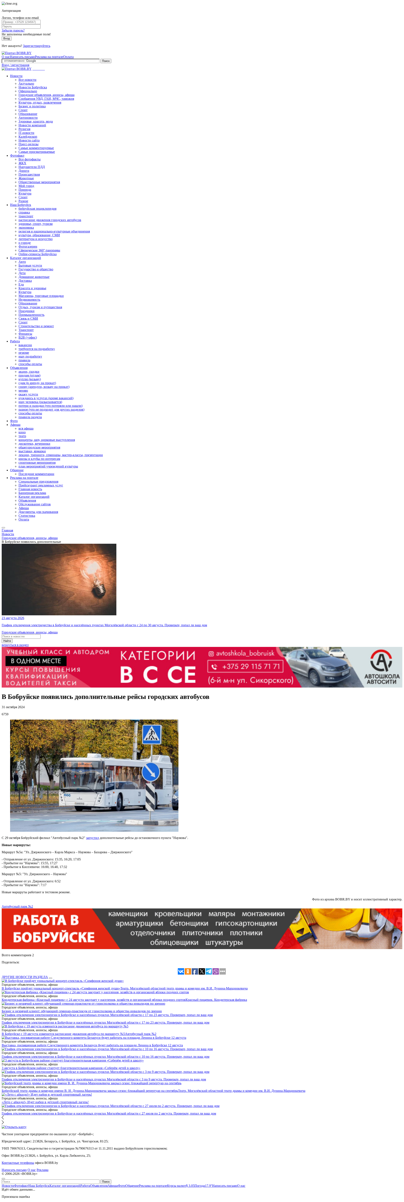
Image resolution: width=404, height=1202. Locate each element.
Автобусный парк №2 (17, 906)
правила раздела (30, 417)
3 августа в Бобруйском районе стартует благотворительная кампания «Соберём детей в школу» (71, 1068)
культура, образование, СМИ (39, 235)
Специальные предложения (38, 481)
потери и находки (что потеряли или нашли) (50, 405)
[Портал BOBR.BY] (17, 53)
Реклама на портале (49, 57)
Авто (22, 261)
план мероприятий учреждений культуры (48, 466)
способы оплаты (30, 364)
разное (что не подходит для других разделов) (51, 409)
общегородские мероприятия (39, 447)
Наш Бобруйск (20, 205)
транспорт (26, 216)
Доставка (25, 280)
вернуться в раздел (15, 645)
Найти (7, 640)
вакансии (25, 345)
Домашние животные (34, 277)
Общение (17, 470)
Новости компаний (32, 125)
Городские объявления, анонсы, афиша (46, 95)
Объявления (19, 368)
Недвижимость (29, 299)
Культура (25, 193)
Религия (24, 129)
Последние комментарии (36, 474)
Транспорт (26, 330)
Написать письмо (22, 57)
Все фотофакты (30, 159)
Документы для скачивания (38, 512)
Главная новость (30, 489)
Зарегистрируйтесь (36, 46)
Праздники (27, 311)
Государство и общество (36, 269)
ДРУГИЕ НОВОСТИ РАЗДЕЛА (25, 977)
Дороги (24, 170)
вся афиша (26, 428)
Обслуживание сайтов (35, 504)
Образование (28, 114)
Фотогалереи (28, 246)
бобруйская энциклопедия (37, 208)
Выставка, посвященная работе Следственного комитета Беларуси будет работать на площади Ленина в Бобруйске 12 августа (92, 1045)
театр (22, 436)
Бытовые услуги (30, 265)
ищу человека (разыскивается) (40, 402)
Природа (25, 189)
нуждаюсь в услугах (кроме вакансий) (46, 398)
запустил (92, 838)
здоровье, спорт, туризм (36, 224)
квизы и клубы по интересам (39, 459)
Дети (22, 273)
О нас (6, 57)
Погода (203, 1185)
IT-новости (26, 133)
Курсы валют (180, 1185)
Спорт (23, 110)
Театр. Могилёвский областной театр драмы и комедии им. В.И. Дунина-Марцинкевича (184, 988)
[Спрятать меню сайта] (3, 1178)
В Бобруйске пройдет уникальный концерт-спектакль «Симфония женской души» (61, 988)
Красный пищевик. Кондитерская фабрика (216, 1000)
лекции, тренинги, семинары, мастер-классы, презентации (61, 455)
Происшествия (29, 174)
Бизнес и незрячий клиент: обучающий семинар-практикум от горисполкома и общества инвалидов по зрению (82, 1011)
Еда (21, 284)
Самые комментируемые (36, 148)
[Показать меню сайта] (3, 527)
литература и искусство (36, 239)
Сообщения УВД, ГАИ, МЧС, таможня (46, 98)
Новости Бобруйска (33, 87)
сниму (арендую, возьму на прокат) (44, 387)
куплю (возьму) (30, 379)
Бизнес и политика (32, 106)
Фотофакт (17, 155)
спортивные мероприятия (37, 462)
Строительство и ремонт (36, 326)
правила (24, 360)
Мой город (26, 186)
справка (24, 212)
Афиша (15, 424)
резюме (24, 352)
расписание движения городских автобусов (50, 220)
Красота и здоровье (32, 288)
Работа (15, 341)
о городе (25, 242)
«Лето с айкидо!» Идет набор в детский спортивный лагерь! (45, 1102)
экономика (26, 227)
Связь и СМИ (28, 318)
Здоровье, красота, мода (36, 121)
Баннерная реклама (32, 493)
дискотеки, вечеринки (34, 443)
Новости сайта (29, 140)
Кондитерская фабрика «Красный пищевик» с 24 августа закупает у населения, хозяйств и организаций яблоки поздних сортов (94, 1000)
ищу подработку (30, 356)
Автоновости (28, 117)
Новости (16, 76)
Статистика (27, 515)
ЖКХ (22, 163)
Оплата (68, 57)
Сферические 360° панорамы (39, 250)
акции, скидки (29, 371)
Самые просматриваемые (37, 152)
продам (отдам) (29, 375)
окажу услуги (28, 394)
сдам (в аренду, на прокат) (37, 383)
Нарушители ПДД (32, 167)
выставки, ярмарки (32, 451)
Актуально (26, 83)
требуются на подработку (37, 349)
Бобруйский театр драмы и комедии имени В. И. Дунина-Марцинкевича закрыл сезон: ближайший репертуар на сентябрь (90, 1090)
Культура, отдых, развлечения (40, 102)
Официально (28, 91)
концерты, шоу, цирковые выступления (47, 440)
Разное (23, 201)
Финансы (25, 333)
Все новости (27, 79)
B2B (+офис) (28, 337)
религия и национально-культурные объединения (54, 231)
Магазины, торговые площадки (41, 296)
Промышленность (31, 315)
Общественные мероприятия (39, 182)
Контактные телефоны (18, 1163)
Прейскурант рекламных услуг (41, 485)
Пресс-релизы (29, 144)
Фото (14, 421)
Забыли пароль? (13, 30)
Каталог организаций (25, 258)
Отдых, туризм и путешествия (40, 307)
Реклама (42, 1170)
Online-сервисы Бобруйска (38, 254)
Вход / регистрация (15, 65)
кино (22, 432)
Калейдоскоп (28, 136)
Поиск (106, 61)
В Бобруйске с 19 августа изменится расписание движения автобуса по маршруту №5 (63, 1034)
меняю (23, 390)
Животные (26, 178)
